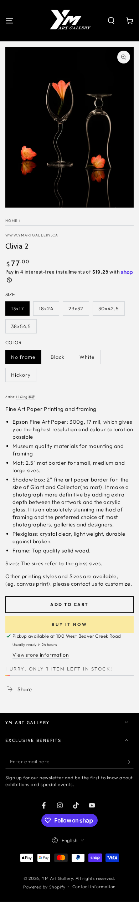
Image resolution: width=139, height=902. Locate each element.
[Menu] (9, 21)
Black (58, 357)
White (87, 357)
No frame (23, 357)
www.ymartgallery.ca (31, 235)
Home (11, 220)
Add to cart (69, 604)
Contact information (94, 886)
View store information (40, 655)
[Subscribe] (129, 762)
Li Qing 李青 (25, 397)
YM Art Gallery (57, 878)
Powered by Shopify (44, 887)
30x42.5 (108, 308)
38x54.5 (21, 326)
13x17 (17, 308)
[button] (111, 21)
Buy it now (69, 624)
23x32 (75, 308)
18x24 (46, 308)
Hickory (21, 375)
